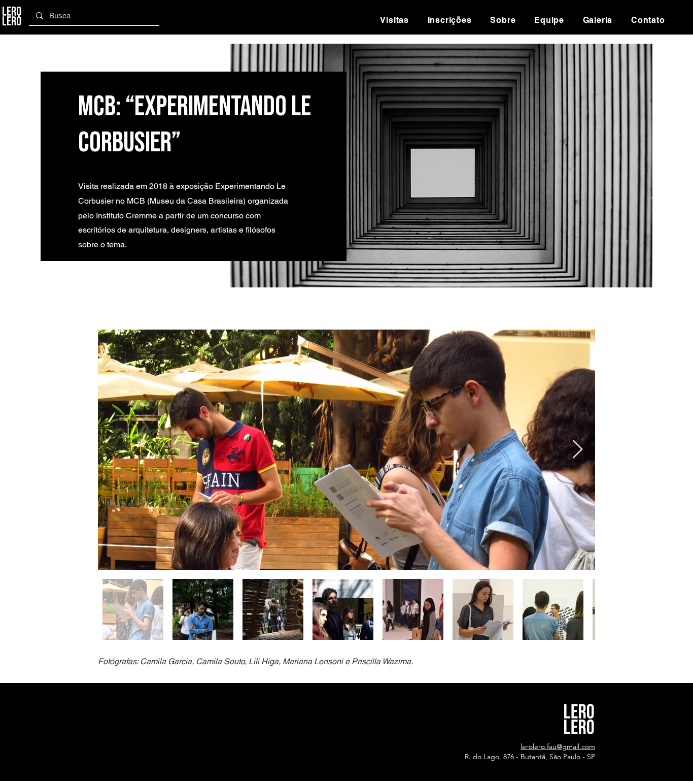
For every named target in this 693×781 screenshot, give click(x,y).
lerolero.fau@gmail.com (558, 746)
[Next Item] (577, 450)
